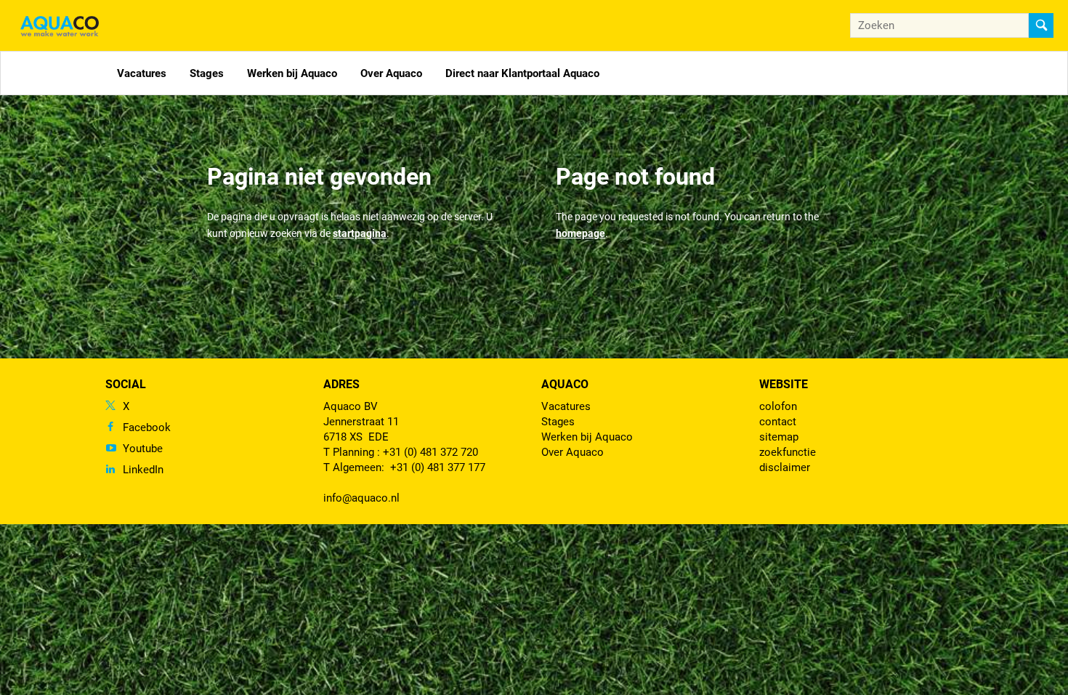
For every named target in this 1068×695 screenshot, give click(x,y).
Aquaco (564, 384)
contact (777, 421)
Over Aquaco (391, 73)
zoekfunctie (787, 452)
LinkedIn (143, 469)
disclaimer (784, 467)
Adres (341, 384)
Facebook (147, 427)
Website (783, 384)
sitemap (778, 436)
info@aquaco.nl (361, 498)
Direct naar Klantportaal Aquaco (522, 73)
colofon (778, 406)
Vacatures (141, 73)
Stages (207, 73)
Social (125, 384)
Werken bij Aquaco (292, 73)
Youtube (143, 448)
